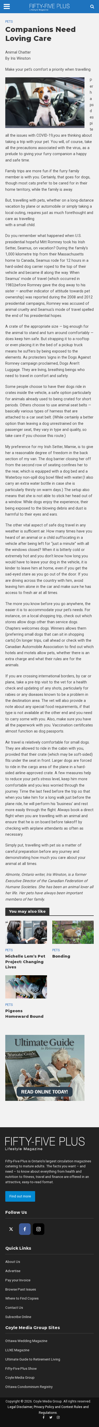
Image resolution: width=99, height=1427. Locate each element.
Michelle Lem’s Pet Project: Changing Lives (25, 961)
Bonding (61, 956)
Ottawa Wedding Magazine (26, 1341)
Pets (9, 21)
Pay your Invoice (17, 1280)
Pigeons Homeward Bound (24, 1014)
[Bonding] (73, 932)
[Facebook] (25, 1229)
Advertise (12, 1271)
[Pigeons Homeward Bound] (26, 986)
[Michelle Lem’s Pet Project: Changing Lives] (26, 932)
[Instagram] (38, 1229)
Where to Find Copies (22, 1298)
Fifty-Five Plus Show (21, 1369)
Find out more (20, 1196)
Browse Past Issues (20, 1289)
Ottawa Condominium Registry (29, 1387)
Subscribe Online (18, 1317)
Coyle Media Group (20, 1378)
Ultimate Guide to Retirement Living (32, 1359)
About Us (12, 1262)
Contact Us (14, 1308)
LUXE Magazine (17, 1350)
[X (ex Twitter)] (11, 1229)
